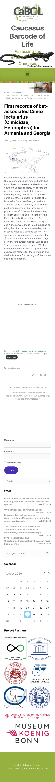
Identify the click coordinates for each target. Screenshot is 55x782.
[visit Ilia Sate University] (15, 673)
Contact (37, 765)
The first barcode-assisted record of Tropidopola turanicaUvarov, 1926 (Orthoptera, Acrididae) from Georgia (27, 395)
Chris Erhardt (33, 141)
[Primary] (27, 74)
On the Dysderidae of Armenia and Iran (28, 387)
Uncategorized (18, 93)
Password (9, 451)
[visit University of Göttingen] (15, 697)
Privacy (27, 765)
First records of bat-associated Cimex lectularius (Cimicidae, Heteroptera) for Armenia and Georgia (27, 518)
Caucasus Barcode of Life (28, 36)
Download (11, 357)
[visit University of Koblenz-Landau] (39, 673)
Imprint (17, 765)
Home (6, 93)
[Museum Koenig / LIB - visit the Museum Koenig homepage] (27, 741)
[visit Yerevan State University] (39, 697)
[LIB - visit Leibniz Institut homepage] (27, 717)
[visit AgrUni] (15, 649)
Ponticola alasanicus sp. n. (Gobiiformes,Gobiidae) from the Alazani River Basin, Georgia (27, 541)
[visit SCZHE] (39, 649)
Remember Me (13, 462)
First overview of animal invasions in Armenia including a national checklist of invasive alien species (26, 501)
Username (9, 440)
